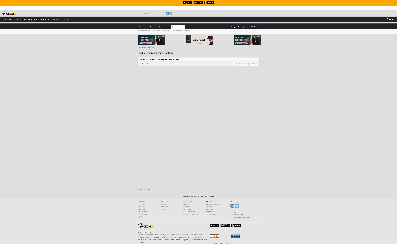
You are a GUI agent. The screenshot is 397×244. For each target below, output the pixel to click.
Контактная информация (240, 217)
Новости (7, 19)
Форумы (142, 27)
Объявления (30, 19)
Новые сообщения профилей (161, 31)
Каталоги (44, 19)
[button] (147, 27)
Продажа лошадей (190, 214)
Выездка (141, 204)
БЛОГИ (55, 19)
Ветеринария (211, 212)
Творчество (210, 214)
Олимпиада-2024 (145, 212)
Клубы (163, 204)
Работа (186, 207)
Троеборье (142, 209)
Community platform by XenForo (198, 196)
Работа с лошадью (213, 204)
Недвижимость (189, 212)
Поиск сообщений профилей (181, 31)
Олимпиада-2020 (145, 214)
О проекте (234, 212)
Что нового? (155, 27)
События (209, 209)
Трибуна (209, 207)
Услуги (186, 204)
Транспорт (187, 209)
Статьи (17, 19)
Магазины (165, 207)
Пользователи (178, 27)
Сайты (163, 209)
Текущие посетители (144, 31)
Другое (140, 217)
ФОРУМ (65, 19)
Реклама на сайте (237, 215)
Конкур (141, 207)
